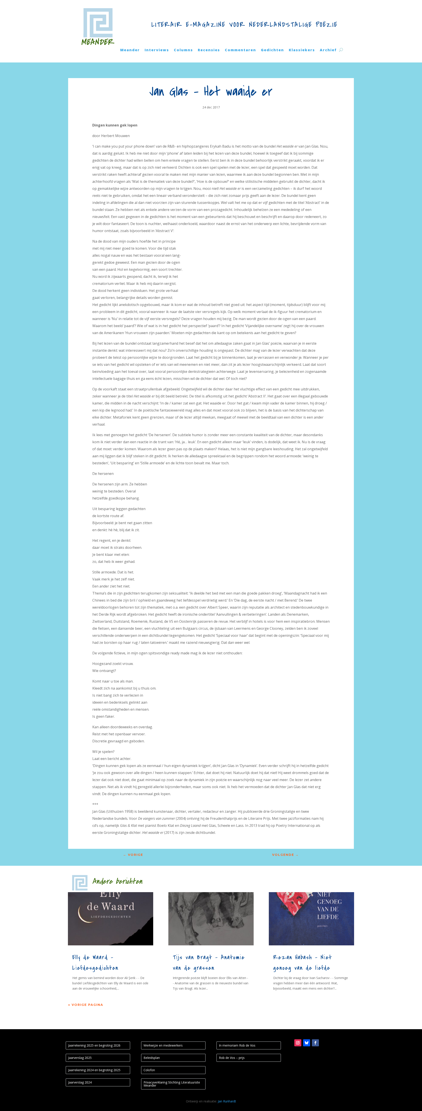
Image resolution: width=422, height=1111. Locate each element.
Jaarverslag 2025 (80, 1058)
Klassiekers (302, 50)
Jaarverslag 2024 (80, 1082)
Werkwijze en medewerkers (163, 1045)
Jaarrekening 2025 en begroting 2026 (94, 1045)
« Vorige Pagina (85, 1005)
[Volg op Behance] (306, 1042)
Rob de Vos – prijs (232, 1058)
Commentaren (240, 50)
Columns (183, 50)
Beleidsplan (152, 1058)
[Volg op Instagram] (297, 1042)
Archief (328, 50)
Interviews (157, 50)
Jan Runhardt (227, 1101)
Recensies (209, 50)
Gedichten (272, 50)
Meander (130, 50)
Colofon (149, 1070)
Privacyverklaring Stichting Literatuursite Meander (172, 1083)
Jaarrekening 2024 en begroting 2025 (94, 1070)
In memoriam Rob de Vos (237, 1045)
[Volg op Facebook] (315, 1042)
